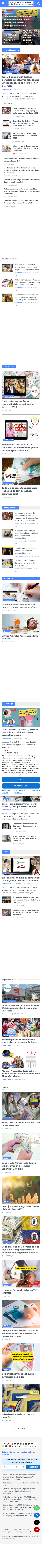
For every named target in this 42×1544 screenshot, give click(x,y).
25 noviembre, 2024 (19, 884)
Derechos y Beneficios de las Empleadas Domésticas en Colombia (25, 826)
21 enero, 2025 (18, 90)
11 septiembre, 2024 (9, 1256)
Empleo (6, 799)
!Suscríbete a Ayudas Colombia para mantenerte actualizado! (21, 1461)
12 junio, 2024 (7, 1296)
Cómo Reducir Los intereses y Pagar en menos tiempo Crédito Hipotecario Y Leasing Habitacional (18, 21)
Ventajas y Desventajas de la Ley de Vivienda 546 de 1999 (20, 1208)
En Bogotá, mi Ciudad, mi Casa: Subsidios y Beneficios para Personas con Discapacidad (26, 534)
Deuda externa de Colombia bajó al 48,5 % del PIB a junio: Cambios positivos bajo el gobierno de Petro (20, 1249)
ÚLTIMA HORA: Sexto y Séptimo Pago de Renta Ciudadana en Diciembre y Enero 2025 (27, 282)
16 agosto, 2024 (31, 556)
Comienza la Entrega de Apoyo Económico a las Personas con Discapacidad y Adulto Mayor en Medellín (27, 517)
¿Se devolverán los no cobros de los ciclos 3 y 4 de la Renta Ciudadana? (25, 148)
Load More (21, 1428)
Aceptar (21, 779)
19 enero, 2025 (18, 810)
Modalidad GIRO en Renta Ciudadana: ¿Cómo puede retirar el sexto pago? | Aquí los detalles (22, 170)
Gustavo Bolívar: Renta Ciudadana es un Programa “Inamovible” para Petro (21, 201)
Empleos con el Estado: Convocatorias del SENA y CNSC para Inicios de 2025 (19, 805)
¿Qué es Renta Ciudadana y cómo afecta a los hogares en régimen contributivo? (21, 879)
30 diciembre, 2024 (11, 176)
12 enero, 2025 (19, 141)
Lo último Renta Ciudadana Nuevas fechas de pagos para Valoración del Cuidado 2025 (25, 110)
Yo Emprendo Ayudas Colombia (18, 1536)
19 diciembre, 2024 (9, 497)
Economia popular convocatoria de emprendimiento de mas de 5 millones (19, 1041)
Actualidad (8, 1118)
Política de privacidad (21, 1529)
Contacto (5, 1529)
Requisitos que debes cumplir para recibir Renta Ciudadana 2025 (25, 135)
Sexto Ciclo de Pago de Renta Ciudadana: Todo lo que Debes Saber (22, 180)
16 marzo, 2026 (18, 738)
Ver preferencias (21, 786)
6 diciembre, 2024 (32, 303)
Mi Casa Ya (8, 631)
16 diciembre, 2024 (19, 1079)
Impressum (36, 790)
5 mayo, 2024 (18, 918)
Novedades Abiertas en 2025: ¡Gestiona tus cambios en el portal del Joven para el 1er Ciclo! (20, 447)
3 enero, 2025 (7, 410)
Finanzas (7, 1158)
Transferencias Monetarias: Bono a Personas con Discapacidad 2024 (26, 550)
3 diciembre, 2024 (20, 831)
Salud (6, 873)
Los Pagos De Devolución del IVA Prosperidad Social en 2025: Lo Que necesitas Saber (27, 297)
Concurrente (9, 600)
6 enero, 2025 (9, 164)
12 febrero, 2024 (31, 568)
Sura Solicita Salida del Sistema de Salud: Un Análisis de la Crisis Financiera (26, 899)
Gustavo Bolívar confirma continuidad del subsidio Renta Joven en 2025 (18, 404)
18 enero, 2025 (18, 1014)
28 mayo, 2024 (19, 905)
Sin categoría (9, 32)
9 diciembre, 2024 (32, 288)
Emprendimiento (10, 1001)
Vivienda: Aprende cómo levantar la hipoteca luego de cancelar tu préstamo (20, 605)
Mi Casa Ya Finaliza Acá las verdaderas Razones (20, 637)
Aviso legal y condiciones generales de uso (18, 1532)
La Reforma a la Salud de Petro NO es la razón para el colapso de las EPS (26, 912)
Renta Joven (8, 396)
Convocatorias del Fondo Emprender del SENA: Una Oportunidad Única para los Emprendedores (20, 1008)
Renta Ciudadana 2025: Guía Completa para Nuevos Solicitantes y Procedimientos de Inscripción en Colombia (20, 81)
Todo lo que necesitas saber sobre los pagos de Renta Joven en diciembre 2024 (19, 490)
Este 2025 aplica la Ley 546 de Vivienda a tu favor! (11, 38)
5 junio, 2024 (7, 1340)
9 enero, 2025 (21, 153)
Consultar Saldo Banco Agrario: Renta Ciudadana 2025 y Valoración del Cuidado (26, 123)
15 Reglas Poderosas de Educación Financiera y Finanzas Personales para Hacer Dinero (20, 1333)
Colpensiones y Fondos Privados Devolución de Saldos (18, 1375)
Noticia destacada (11, 72)
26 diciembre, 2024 (11, 185)
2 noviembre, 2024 (32, 541)
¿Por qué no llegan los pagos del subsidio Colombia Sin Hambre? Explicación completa (30, 35)
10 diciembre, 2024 (32, 273)
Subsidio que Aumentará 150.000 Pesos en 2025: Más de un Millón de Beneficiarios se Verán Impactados (20, 1499)
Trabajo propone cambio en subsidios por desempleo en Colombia (25, 838)
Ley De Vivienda (9, 13)
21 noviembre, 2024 (32, 523)
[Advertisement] (21, 232)
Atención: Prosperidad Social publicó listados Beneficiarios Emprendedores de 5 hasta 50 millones (21, 1074)
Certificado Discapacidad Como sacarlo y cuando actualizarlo (25, 563)
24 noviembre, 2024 (9, 1212)
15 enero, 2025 (19, 129)
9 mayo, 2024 (7, 1380)
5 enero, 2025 (7, 1129)
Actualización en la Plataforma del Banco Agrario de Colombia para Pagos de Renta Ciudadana (22, 191)
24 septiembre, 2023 (9, 1420)
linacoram (7, 90)
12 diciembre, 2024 (11, 206)
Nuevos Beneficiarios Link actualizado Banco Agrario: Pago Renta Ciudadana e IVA (27, 267)
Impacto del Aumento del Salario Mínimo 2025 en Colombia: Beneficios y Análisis (19, 1165)
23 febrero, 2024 (19, 844)
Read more (8, 103)
